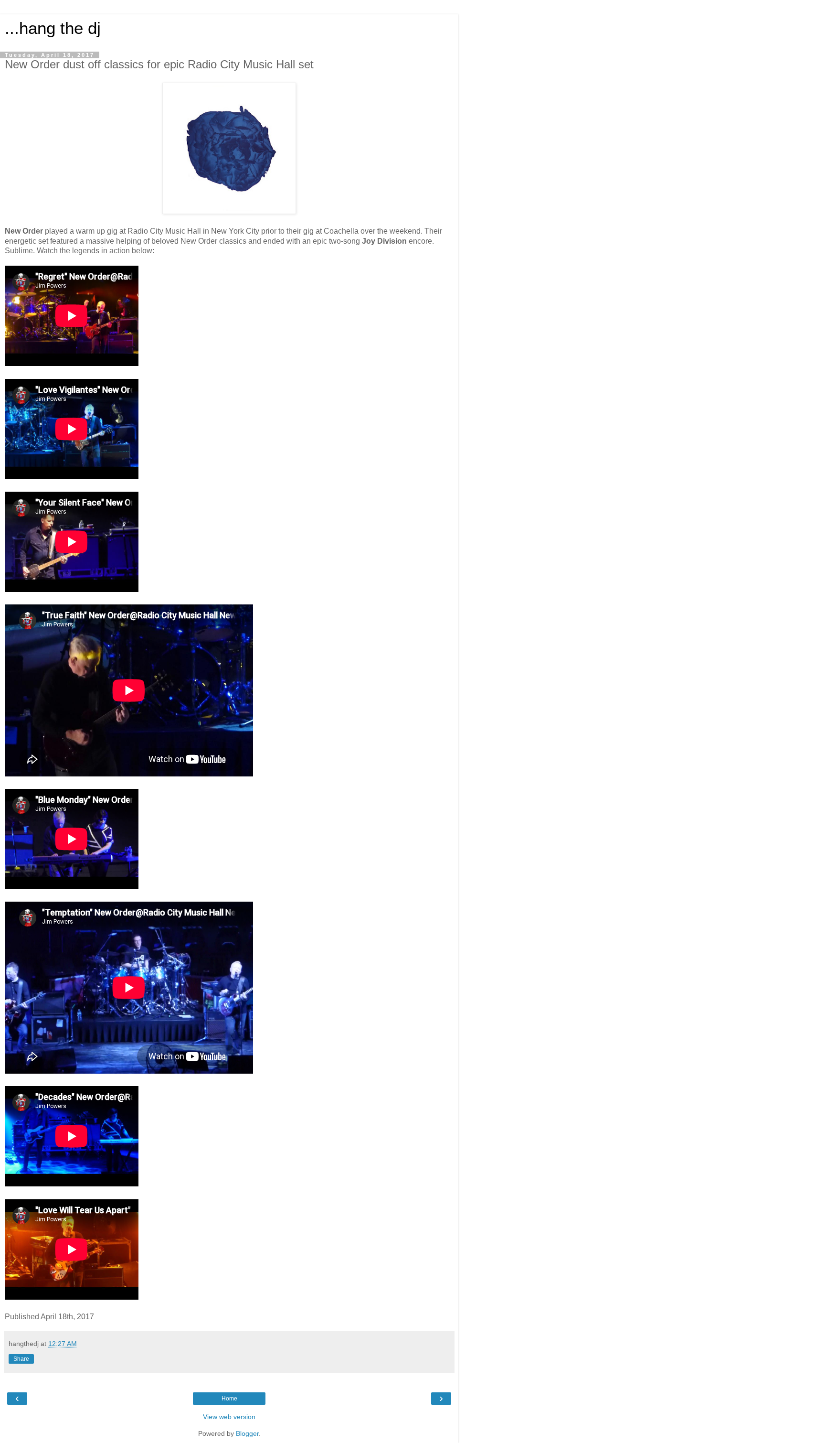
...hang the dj (53, 28)
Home (229, 1398)
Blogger (247, 1433)
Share (21, 1359)
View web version (229, 1417)
